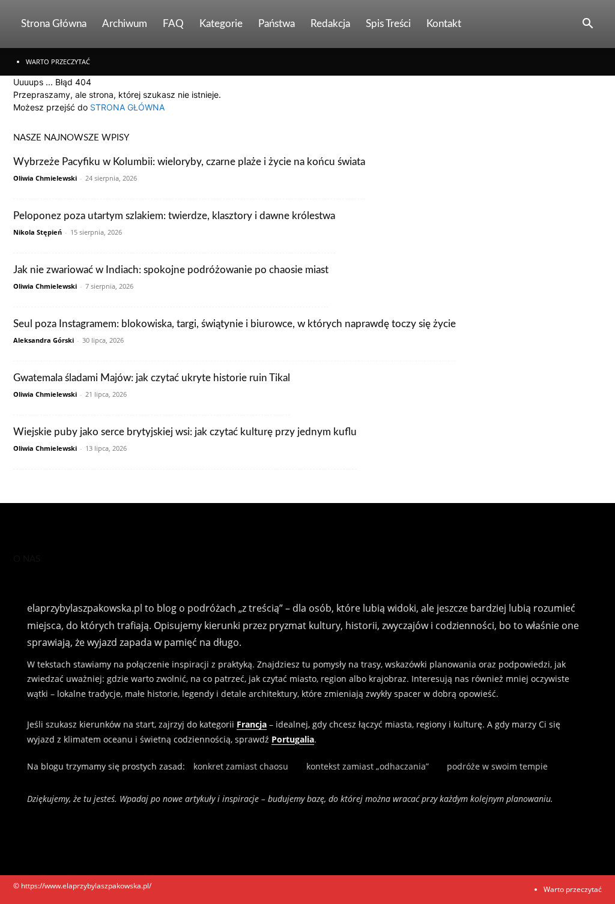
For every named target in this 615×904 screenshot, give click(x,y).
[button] (587, 25)
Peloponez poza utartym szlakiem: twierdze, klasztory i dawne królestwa (174, 216)
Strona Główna (53, 24)
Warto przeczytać (58, 61)
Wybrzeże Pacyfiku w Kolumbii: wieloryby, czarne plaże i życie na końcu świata (189, 162)
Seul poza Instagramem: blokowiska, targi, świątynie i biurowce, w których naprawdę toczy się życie (234, 324)
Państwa (276, 24)
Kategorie (221, 24)
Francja (252, 724)
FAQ (173, 24)
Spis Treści (388, 24)
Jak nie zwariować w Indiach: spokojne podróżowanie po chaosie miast (171, 270)
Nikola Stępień (37, 232)
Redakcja (330, 24)
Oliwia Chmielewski (45, 177)
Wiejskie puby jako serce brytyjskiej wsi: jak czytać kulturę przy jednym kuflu (185, 432)
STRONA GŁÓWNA (127, 107)
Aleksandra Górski (43, 340)
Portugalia (292, 739)
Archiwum (124, 24)
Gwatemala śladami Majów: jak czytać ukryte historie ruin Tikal (151, 378)
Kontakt (443, 24)
